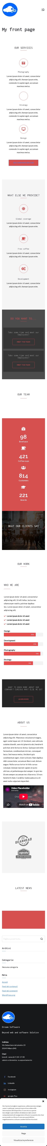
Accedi (5, 982)
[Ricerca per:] (23, 939)
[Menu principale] (43, 9)
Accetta (23, 1126)
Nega (23, 1133)
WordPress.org (8, 995)
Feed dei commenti (10, 991)
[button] (43, 1101)
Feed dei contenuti (10, 986)
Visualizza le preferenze (23, 1140)
